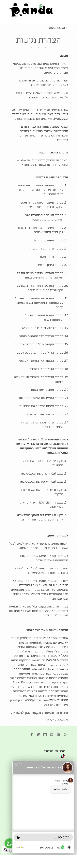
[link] (31, 10)
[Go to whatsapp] (9, 843)
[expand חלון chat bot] (20, 764)
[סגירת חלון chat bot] (16, 764)
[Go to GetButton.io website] (9, 851)
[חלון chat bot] (43, 807)
